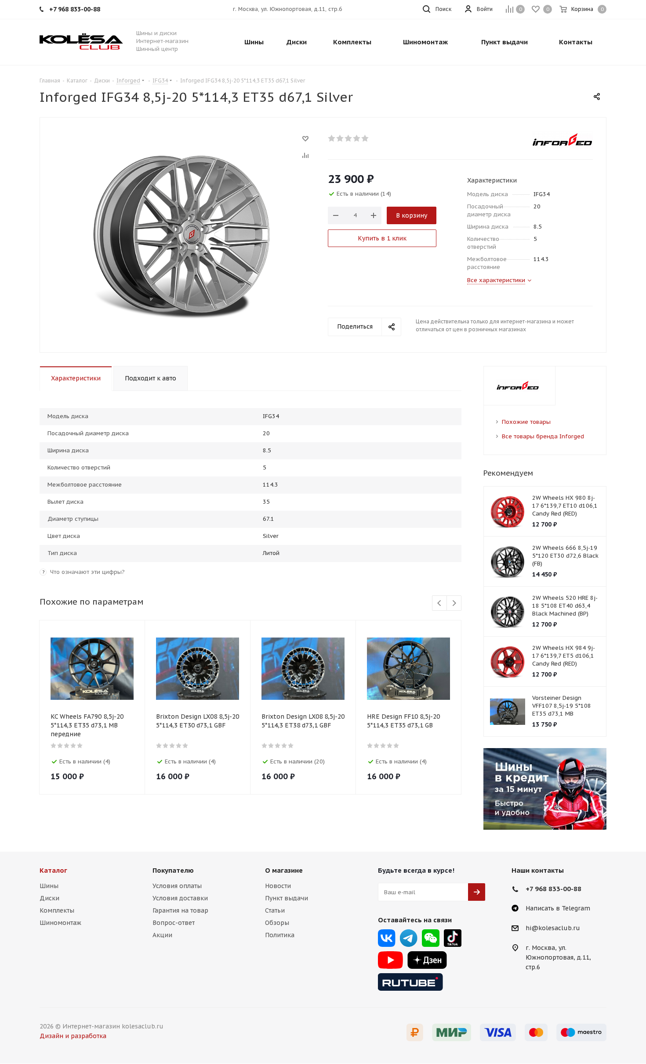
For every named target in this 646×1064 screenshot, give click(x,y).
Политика (279, 935)
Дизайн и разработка (73, 1036)
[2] (340, 138)
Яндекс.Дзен (427, 960)
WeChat (430, 938)
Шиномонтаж (60, 923)
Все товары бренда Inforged (543, 436)
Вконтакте (387, 938)
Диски (49, 898)
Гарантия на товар (180, 910)
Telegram (408, 938)
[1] (332, 138)
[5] (365, 138)
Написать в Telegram (558, 908)
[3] (349, 138)
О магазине (284, 870)
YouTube (390, 960)
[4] (357, 138)
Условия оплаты (177, 886)
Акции (162, 935)
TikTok (452, 938)
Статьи (275, 910)
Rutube (410, 982)
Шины (49, 886)
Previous (439, 603)
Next (454, 603)
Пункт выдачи (286, 898)
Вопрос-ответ (173, 923)
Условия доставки (180, 898)
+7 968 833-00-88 (553, 889)
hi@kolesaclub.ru (553, 928)
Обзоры (277, 923)
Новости (278, 886)
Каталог (53, 870)
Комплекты (57, 910)
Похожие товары (526, 422)
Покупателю (173, 870)
